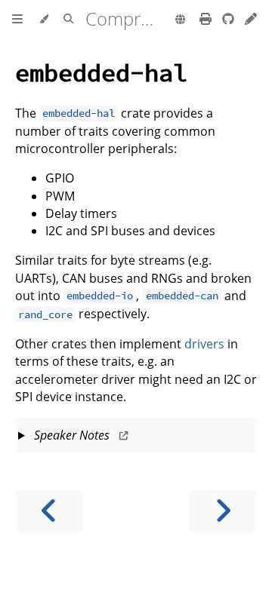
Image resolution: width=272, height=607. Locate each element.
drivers (204, 344)
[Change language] (180, 20)
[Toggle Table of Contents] (17, 19)
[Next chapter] (223, 511)
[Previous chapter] (49, 511)
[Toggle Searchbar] (68, 19)
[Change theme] (43, 19)
